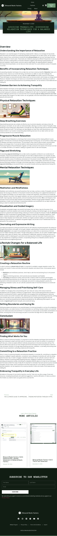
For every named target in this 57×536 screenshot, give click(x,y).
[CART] (45, 5)
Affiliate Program (14, 524)
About (35, 8)
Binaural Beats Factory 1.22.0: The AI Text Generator (43, 460)
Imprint (45, 524)
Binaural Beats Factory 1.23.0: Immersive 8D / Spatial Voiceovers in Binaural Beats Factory (13, 459)
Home (32, 2)
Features (32, 5)
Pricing (29, 8)
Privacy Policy (5, 497)
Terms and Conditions (35, 524)
